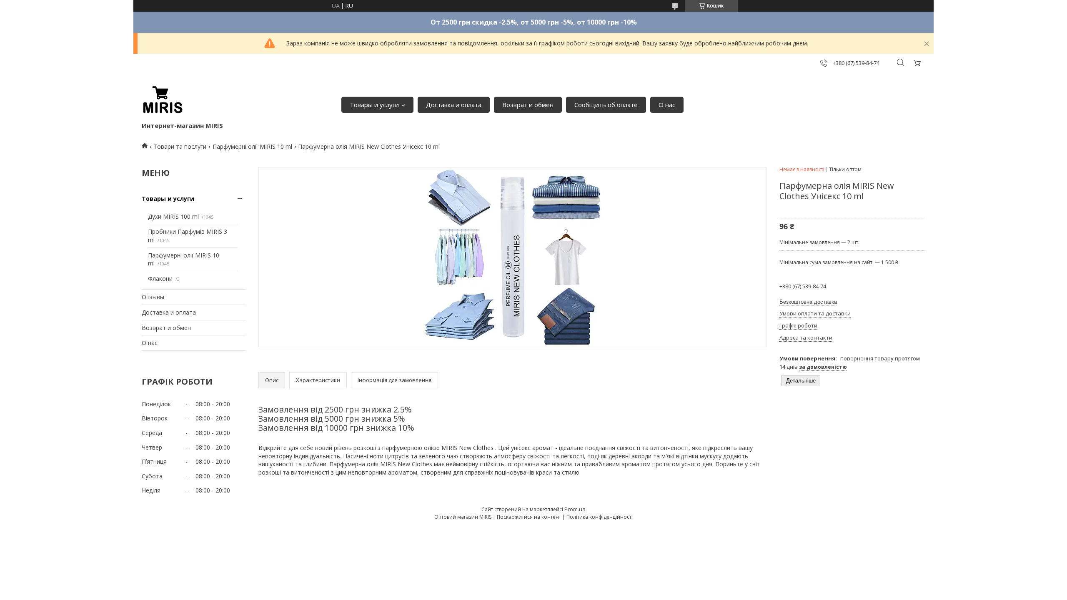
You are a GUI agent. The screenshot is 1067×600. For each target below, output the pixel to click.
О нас (667, 104)
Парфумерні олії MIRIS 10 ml (252, 146)
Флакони (160, 278)
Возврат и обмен (528, 104)
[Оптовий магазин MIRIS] (162, 100)
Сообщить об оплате (606, 104)
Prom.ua (575, 509)
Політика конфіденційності (599, 516)
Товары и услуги (374, 104)
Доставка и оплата (453, 104)
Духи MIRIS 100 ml (173, 216)
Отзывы (153, 297)
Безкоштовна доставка (808, 302)
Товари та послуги (179, 146)
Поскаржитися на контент (529, 516)
